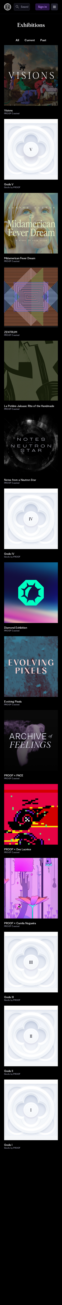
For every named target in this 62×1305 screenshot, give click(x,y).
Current (30, 40)
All (17, 40)
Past (43, 40)
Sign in (42, 7)
